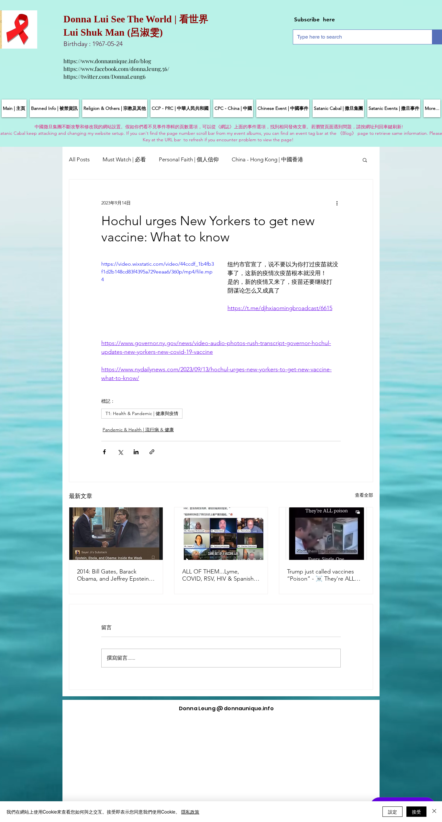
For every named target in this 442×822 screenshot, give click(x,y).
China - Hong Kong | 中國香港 (267, 159)
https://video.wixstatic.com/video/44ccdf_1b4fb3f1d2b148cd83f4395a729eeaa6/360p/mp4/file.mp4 (157, 272)
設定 (392, 811)
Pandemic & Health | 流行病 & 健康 (138, 430)
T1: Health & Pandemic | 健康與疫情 (141, 413)
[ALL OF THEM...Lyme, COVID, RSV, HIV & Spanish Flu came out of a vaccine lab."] (221, 533)
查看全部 (364, 495)
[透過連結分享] (152, 452)
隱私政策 (190, 811)
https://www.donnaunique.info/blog (107, 60)
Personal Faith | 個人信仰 (189, 159)
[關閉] (434, 811)
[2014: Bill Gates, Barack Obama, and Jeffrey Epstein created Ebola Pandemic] (116, 533)
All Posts (79, 159)
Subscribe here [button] (314, 19)
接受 (416, 811)
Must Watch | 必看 (124, 159)
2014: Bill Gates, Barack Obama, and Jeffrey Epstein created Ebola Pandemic (113, 575)
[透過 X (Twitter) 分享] (120, 452)
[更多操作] (337, 203)
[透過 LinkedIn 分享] (136, 452)
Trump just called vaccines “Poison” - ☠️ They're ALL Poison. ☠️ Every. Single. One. (321, 575)
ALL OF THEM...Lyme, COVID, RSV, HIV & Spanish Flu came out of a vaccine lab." (218, 575)
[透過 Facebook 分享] (104, 452)
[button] (365, 159)
